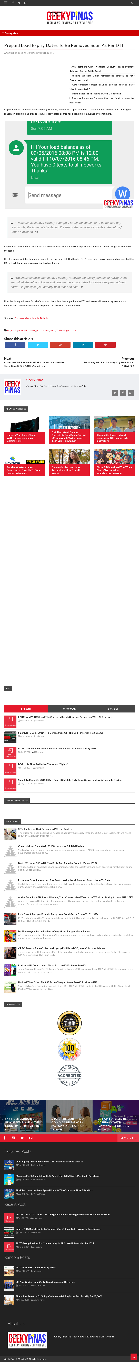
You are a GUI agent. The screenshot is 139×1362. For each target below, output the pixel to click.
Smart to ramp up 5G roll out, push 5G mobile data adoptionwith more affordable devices (70, 780)
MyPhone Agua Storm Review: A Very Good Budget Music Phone (54, 931)
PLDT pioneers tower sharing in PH (36, 1267)
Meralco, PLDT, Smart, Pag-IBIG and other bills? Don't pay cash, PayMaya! (58, 1175)
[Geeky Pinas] (69, 17)
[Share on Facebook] (15, 344)
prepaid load (42, 330)
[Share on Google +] (60, 344)
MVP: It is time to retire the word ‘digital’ (43, 764)
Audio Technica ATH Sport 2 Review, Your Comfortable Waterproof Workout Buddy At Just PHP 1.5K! (75, 897)
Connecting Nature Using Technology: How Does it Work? (66, 470)
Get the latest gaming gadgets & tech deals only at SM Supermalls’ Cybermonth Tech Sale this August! (69, 436)
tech (52, 330)
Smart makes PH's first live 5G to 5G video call (96, 93)
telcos (73, 330)
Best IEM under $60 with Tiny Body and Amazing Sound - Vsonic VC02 (57, 863)
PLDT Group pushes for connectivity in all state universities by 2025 (57, 748)
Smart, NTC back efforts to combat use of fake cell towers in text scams (60, 732)
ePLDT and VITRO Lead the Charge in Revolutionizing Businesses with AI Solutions (65, 717)
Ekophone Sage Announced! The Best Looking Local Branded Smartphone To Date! (64, 880)
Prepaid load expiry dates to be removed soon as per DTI (63, 45)
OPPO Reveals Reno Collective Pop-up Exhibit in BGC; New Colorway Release (61, 948)
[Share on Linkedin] (83, 344)
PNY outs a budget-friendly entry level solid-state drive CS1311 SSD (58, 914)
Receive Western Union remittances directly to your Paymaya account (23, 470)
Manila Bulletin (40, 318)
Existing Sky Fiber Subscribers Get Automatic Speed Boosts (49, 1161)
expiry (14, 330)
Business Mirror (22, 318)
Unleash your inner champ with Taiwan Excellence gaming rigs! (21, 438)
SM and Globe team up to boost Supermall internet (45, 1281)
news (32, 330)
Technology (62, 330)
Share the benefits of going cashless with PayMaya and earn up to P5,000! (59, 1296)
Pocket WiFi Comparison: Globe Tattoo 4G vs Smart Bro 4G (52, 965)
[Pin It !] (105, 344)
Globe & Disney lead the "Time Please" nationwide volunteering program (114, 470)
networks (23, 330)
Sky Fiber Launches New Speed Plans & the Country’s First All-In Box (54, 1190)
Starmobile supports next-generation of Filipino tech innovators (112, 438)
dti (8, 330)
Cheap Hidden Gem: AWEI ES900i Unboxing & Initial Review (51, 846)
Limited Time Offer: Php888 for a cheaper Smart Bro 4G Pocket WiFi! (57, 982)
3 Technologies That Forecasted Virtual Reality (45, 829)
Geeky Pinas (9, 1359)
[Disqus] (69, 533)
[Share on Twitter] (38, 344)
